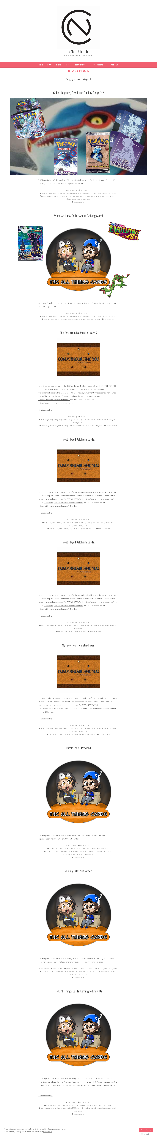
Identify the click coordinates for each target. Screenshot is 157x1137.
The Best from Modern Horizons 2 (79, 332)
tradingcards (89, 854)
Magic (42, 420)
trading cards (101, 193)
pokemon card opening (67, 196)
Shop (68, 65)
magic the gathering (51, 420)
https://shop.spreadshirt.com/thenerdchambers (57, 396)
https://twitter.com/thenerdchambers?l (54, 399)
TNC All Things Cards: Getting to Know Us (78, 991)
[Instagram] (76, 71)
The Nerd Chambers (78, 51)
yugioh (99, 1105)
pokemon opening (72, 199)
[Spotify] (84, 71)
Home (41, 65)
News (49, 65)
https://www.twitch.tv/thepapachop (92, 393)
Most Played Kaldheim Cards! (78, 439)
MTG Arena (91, 734)
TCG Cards (66, 193)
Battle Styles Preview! (78, 747)
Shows (58, 65)
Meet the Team (79, 65)
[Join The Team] (88, 71)
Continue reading (45, 410)
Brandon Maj (72, 190)
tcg (61, 193)
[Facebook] (69, 71)
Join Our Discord (96, 65)
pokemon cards (54, 193)
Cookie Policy (47, 1132)
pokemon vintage (84, 199)
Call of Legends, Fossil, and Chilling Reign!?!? (78, 92)
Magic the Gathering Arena (67, 420)
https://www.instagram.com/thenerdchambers (56, 403)
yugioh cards (107, 1105)
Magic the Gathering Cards (63, 426)
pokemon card (54, 196)
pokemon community (94, 196)
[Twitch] (80, 71)
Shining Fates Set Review (78, 870)
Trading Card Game (76, 193)
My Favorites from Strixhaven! (78, 645)
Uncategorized (111, 193)
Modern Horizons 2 (79, 426)
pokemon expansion (108, 196)
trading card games (89, 193)
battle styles (53, 848)
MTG (78, 420)
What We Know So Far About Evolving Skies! (78, 215)
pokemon (45, 193)
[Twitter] (73, 71)
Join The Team (113, 65)
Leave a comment (79, 202)
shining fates (87, 971)
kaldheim (52, 528)
